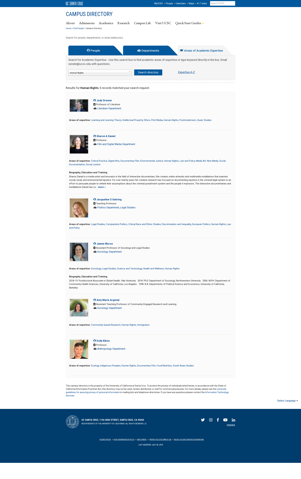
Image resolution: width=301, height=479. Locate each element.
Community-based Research (106, 324)
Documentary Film (130, 160)
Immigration (143, 324)
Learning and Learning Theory (106, 120)
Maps (191, 3)
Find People (78, 28)
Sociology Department (109, 251)
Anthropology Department (111, 348)
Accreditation (105, 440)
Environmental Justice (151, 160)
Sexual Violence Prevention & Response (189, 440)
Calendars (181, 3)
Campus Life (142, 23)
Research (123, 23)
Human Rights (171, 120)
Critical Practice (99, 160)
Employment (142, 440)
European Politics (201, 224)
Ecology (95, 365)
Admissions (87, 23)
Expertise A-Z (186, 72)
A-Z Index (202, 3)
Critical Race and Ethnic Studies (144, 224)
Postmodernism (187, 120)
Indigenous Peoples (110, 365)
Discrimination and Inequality (176, 224)
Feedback (231, 425)
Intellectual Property (132, 120)
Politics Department (108, 207)
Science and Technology (129, 268)
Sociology (96, 268)
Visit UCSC (163, 23)
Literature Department (109, 108)
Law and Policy (187, 160)
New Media (212, 160)
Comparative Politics (116, 224)
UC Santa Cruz (74, 3)
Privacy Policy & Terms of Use (160, 440)
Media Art (201, 160)
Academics (106, 23)
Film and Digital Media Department (116, 144)
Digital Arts (113, 160)
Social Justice (93, 164)
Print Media (157, 120)
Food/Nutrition (164, 365)
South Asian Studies (183, 365)
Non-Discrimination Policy (124, 440)
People (169, 3)
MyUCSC (158, 3)
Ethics (147, 120)
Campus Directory (89, 14)
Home (68, 28)
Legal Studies (127, 207)
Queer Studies (204, 120)
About (70, 23)
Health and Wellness (153, 268)
